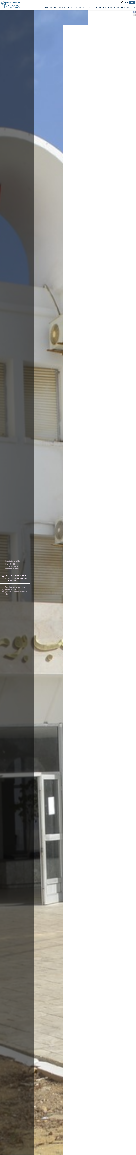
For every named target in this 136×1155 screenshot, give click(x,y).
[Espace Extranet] (132, 2)
